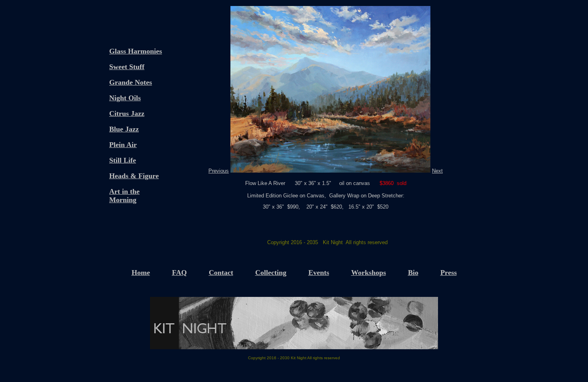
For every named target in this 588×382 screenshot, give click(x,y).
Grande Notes (130, 82)
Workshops (368, 273)
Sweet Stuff (126, 67)
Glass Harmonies (135, 51)
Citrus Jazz (126, 113)
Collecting (270, 273)
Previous (218, 171)
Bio (413, 273)
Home (141, 273)
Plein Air (123, 145)
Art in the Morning (124, 195)
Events (318, 273)
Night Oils (125, 98)
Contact (221, 273)
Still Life (122, 160)
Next (437, 171)
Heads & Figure (134, 176)
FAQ (179, 273)
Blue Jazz (124, 129)
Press (448, 273)
